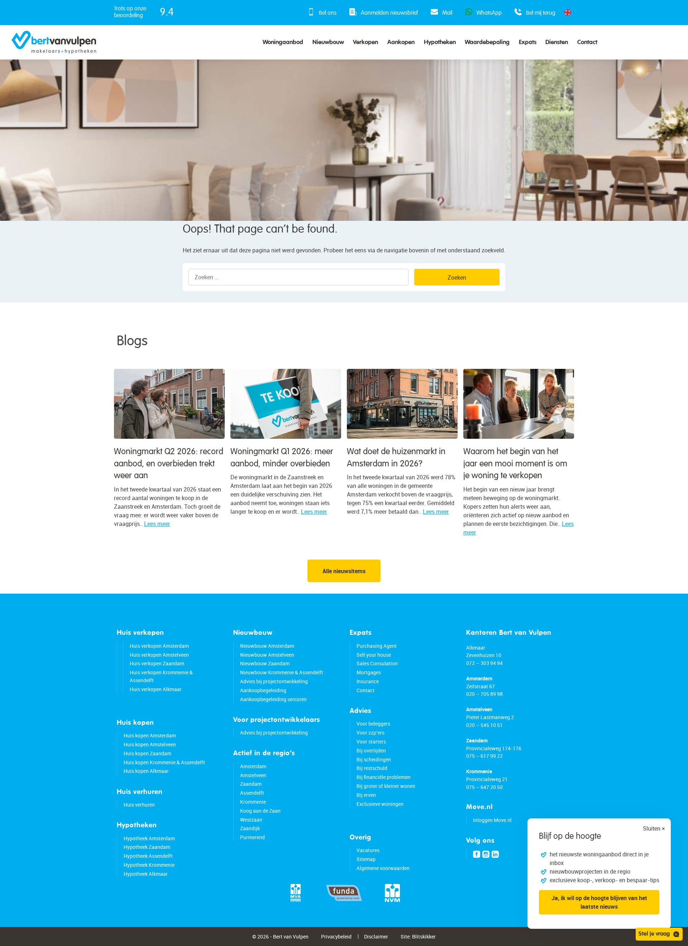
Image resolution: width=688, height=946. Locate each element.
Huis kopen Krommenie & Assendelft (164, 762)
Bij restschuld (372, 768)
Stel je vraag (654, 934)
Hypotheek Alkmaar (146, 873)
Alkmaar (475, 647)
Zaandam (251, 783)
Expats (527, 42)
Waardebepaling (487, 42)
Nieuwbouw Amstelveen (267, 654)
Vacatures (368, 850)
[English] (567, 12)
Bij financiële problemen (384, 777)
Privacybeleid (336, 936)
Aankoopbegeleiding (263, 690)
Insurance (368, 681)
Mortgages (369, 672)
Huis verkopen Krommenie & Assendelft (161, 676)
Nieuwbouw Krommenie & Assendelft (281, 672)
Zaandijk (250, 828)
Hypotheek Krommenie (149, 864)
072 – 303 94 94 (484, 663)
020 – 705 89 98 (484, 693)
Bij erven (366, 794)
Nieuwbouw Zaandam (265, 663)
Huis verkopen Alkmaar (156, 689)
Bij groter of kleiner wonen (386, 786)
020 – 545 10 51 (484, 725)
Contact (587, 42)
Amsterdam (253, 766)
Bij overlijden (371, 750)
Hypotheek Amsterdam (149, 838)
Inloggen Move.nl (492, 820)
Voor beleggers (373, 723)
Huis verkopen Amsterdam (159, 645)
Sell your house (374, 654)
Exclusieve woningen (380, 803)
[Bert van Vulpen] (54, 42)
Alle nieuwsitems (344, 571)
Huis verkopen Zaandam (157, 663)
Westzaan (251, 819)
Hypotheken (440, 42)
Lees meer (157, 524)
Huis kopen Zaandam (147, 753)
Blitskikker (424, 936)
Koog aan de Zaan (260, 810)
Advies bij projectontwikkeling (274, 681)
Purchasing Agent (377, 645)
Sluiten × (654, 828)
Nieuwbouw (328, 42)
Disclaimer (376, 936)
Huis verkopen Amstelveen (159, 654)
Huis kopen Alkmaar (146, 770)
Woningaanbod (283, 42)
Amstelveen (253, 775)
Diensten (556, 42)
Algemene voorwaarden (383, 868)
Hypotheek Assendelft (148, 855)
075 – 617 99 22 (484, 755)
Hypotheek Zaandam (147, 846)
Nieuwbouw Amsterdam (267, 645)
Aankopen (401, 42)
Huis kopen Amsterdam (150, 735)
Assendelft (252, 792)
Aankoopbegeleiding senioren (273, 699)
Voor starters (371, 741)
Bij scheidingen (374, 759)
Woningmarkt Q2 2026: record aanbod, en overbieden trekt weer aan (168, 463)
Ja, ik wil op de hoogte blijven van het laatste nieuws (599, 902)
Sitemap (366, 859)
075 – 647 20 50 (484, 787)
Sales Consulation (377, 663)
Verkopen (365, 42)
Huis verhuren (139, 804)
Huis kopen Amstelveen (150, 744)
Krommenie (253, 801)
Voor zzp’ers (370, 732)
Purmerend (252, 837)
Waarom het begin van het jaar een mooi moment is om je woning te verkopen (515, 463)
